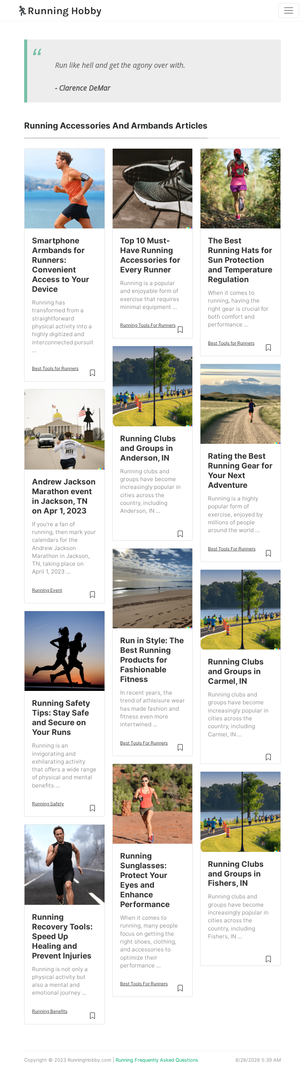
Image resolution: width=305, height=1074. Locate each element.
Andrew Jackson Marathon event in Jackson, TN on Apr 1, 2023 (64, 496)
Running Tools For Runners (148, 325)
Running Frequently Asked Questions (157, 1060)
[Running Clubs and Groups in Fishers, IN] (240, 811)
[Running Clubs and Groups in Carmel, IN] (240, 609)
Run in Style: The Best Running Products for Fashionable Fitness (152, 660)
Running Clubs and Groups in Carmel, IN (236, 671)
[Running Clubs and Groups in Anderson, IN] (153, 385)
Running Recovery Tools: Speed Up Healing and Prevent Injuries (62, 936)
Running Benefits (49, 1011)
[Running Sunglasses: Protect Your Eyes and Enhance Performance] (153, 803)
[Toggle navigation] (288, 10)
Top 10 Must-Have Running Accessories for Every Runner (150, 255)
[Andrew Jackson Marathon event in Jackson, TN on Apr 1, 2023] (65, 429)
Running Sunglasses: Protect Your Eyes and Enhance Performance (145, 880)
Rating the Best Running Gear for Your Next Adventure (240, 470)
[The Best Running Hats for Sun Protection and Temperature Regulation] (240, 188)
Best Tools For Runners (144, 743)
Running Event (47, 590)
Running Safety (48, 803)
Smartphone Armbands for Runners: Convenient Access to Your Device (60, 265)
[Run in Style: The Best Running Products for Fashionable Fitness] (153, 587)
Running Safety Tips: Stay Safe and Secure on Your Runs (61, 717)
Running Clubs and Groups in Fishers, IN (236, 873)
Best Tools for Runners (55, 368)
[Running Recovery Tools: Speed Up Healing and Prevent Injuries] (65, 864)
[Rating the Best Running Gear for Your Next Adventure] (240, 403)
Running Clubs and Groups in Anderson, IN (148, 448)
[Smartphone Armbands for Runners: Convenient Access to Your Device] (65, 188)
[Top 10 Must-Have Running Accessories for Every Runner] (153, 188)
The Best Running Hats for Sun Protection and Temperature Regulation (240, 260)
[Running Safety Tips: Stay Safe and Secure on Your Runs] (65, 650)
